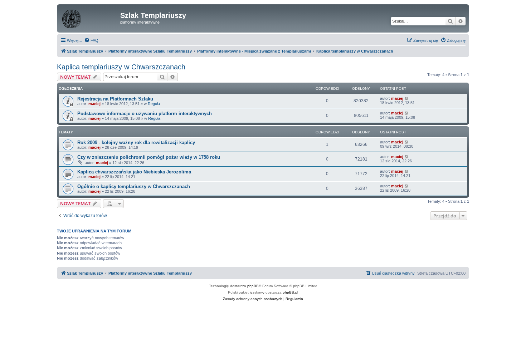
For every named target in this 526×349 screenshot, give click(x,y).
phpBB (253, 286)
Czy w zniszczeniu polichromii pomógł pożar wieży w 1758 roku (148, 157)
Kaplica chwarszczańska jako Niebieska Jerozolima (134, 171)
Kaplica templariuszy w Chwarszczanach (121, 67)
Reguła (154, 104)
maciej (94, 104)
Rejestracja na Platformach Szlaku (115, 99)
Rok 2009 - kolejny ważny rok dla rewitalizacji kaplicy (136, 142)
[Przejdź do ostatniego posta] (406, 98)
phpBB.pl (290, 292)
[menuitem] (91, 40)
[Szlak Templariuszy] (89, 17)
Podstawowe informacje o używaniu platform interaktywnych (144, 113)
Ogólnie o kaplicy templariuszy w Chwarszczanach (133, 186)
